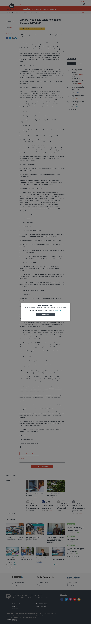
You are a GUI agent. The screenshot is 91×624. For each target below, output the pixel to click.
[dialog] (45, 312)
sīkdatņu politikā (58, 310)
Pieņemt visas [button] (45, 314)
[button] (45, 318)
